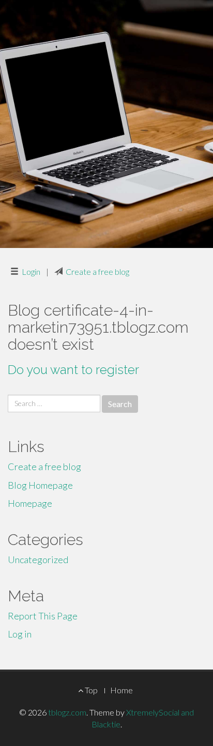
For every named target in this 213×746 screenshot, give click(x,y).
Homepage (30, 503)
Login (31, 271)
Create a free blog (97, 271)
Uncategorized (38, 559)
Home (121, 690)
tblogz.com (67, 712)
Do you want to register (73, 369)
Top (90, 690)
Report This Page (43, 615)
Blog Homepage (40, 485)
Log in (20, 634)
